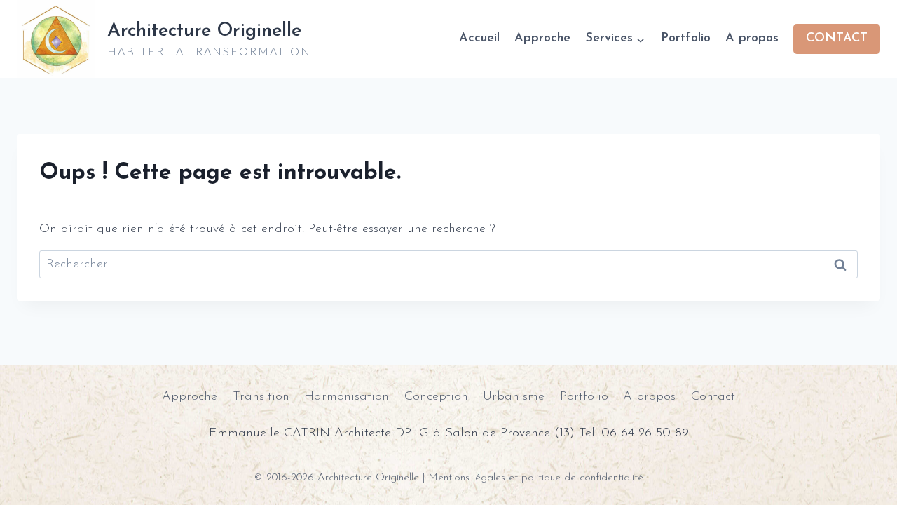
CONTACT (837, 38)
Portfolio (686, 38)
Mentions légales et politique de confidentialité (535, 478)
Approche (542, 38)
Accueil (479, 38)
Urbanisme (514, 397)
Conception (436, 397)
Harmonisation (346, 397)
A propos (752, 38)
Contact (713, 397)
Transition (261, 397)
